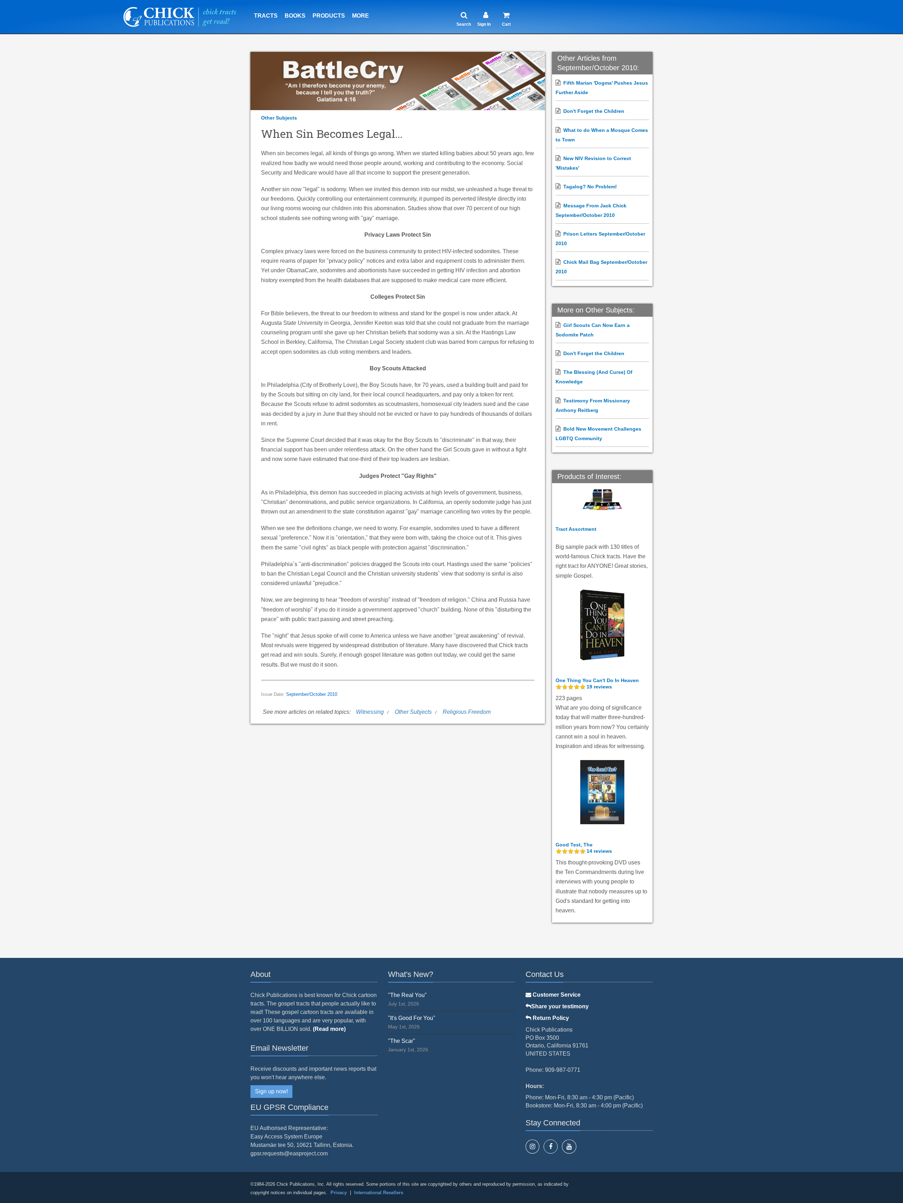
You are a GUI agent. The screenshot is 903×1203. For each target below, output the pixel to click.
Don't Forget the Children (593, 111)
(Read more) (329, 1029)
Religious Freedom (467, 712)
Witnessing (370, 712)
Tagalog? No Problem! (590, 186)
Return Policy (550, 1018)
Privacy (339, 1192)
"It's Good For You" (411, 1018)
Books (295, 16)
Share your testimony (560, 1006)
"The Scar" (401, 1041)
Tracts (266, 16)
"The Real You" (407, 995)
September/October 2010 (311, 694)
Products (329, 16)
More (360, 16)
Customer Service (556, 995)
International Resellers (378, 1192)
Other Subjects (279, 118)
